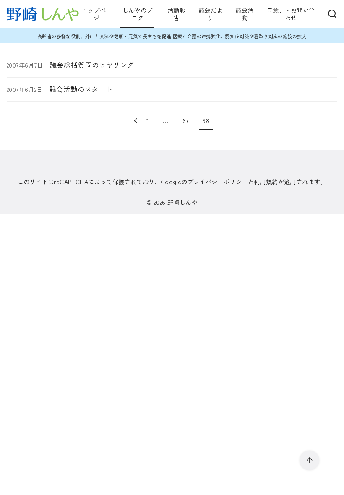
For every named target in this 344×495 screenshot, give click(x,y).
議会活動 (244, 13)
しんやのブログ (137, 13)
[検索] (332, 13)
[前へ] (135, 120)
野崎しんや (182, 202)
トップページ (93, 13)
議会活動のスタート (81, 89)
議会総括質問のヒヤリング (92, 65)
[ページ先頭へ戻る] (309, 460)
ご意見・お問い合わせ (290, 13)
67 (185, 120)
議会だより (210, 13)
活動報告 (176, 13)
